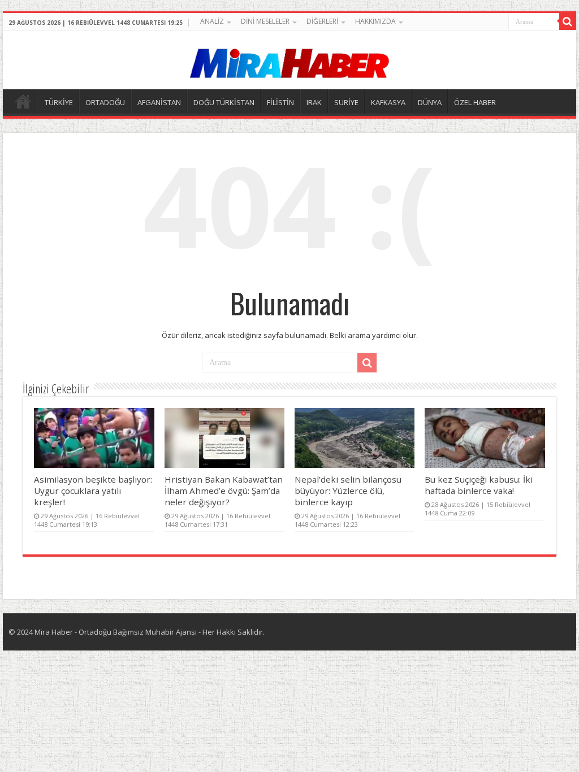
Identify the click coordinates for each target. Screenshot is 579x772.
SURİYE (346, 102)
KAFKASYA (388, 102)
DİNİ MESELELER (265, 21)
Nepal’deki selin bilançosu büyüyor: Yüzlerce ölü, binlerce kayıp (348, 491)
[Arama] (567, 21)
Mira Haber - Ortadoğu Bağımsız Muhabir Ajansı (115, 632)
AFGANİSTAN (159, 102)
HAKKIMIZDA (375, 21)
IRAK (314, 102)
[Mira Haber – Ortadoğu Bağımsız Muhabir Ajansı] (289, 59)
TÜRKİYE (59, 102)
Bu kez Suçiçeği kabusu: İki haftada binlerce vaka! (479, 485)
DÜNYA (430, 102)
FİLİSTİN (280, 102)
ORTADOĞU (105, 102)
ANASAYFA (23, 101)
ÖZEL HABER (475, 102)
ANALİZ (212, 21)
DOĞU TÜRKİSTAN (223, 102)
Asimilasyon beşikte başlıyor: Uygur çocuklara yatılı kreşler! (93, 491)
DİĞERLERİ (322, 21)
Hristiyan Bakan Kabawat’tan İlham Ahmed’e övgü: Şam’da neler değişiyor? (224, 491)
